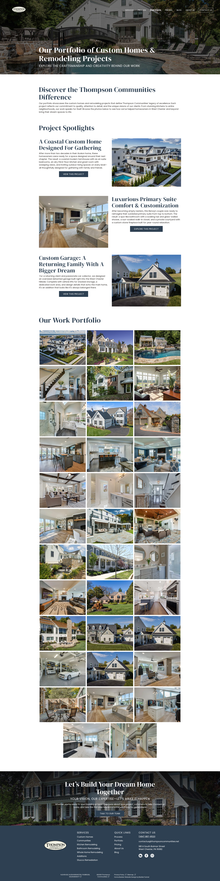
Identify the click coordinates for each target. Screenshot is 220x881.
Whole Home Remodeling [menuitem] (90, 852)
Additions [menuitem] (82, 856)
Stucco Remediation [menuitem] (87, 860)
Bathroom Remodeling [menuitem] (88, 848)
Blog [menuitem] (116, 852)
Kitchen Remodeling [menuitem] (87, 844)
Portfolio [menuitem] (118, 840)
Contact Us (205, 10)
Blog (179, 10)
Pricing (168, 10)
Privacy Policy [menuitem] (119, 875)
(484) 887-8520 (147, 836)
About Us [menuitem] (119, 848)
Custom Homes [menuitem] (85, 836)
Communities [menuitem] (84, 840)
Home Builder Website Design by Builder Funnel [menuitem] (131, 877)
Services (129, 10)
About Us (190, 10)
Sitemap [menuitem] (130, 875)
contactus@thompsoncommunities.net (159, 841)
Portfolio (155, 10)
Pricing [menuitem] (117, 844)
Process (142, 10)
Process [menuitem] (118, 836)
